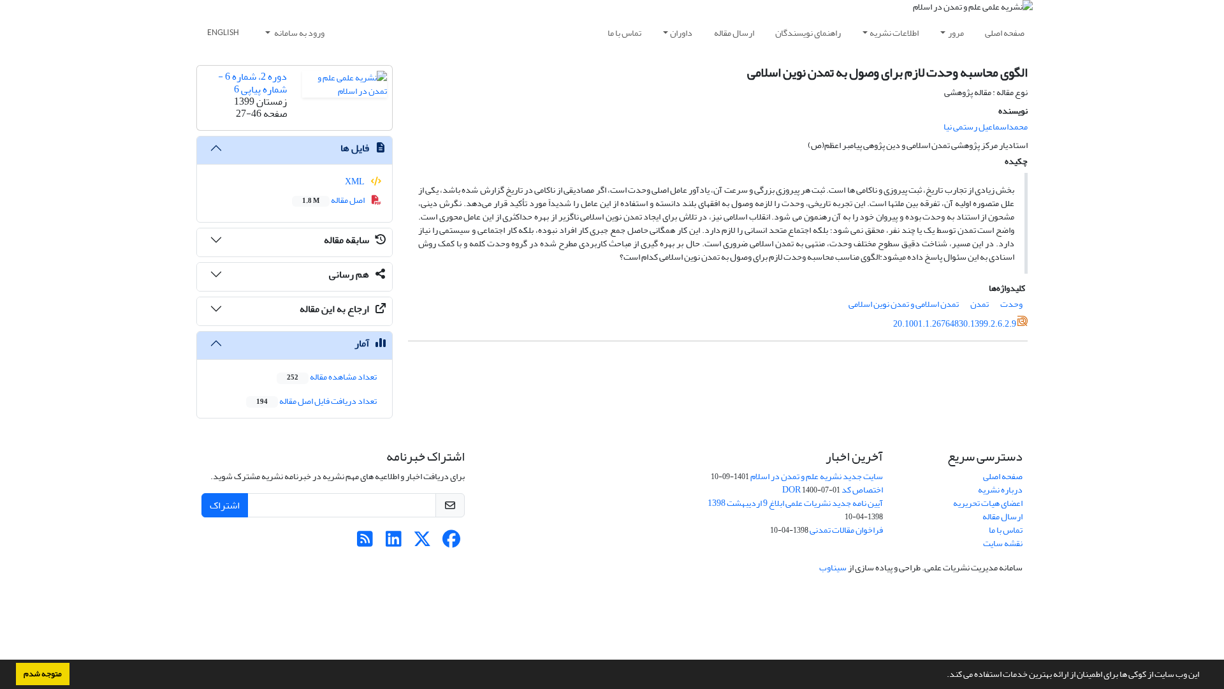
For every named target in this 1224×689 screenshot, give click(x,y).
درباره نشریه (1000, 489)
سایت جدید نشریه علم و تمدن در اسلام (816, 476)
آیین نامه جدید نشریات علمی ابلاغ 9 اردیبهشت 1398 (795, 503)
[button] (943, 676)
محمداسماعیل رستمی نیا (985, 126)
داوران (681, 32)
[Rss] (365, 542)
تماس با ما (624, 32)
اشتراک (225, 505)
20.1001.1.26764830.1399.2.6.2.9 (954, 323)
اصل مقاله (334, 200)
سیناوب (833, 567)
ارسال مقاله (734, 32)
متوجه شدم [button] (43, 673)
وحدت (1011, 304)
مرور (956, 32)
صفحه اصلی (1004, 32)
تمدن (979, 304)
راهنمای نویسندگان (808, 32)
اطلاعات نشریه (894, 32)
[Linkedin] (393, 542)
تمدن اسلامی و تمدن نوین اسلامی (904, 304)
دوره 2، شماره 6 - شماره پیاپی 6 (252, 82)
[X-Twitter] (422, 542)
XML (355, 181)
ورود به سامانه (298, 32)
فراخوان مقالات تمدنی (846, 529)
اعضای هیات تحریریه (988, 503)
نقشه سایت (1003, 543)
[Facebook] (451, 542)
